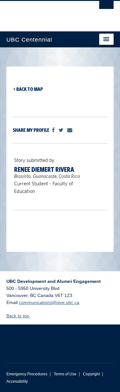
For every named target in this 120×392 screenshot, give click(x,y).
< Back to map (28, 89)
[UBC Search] (106, 8)
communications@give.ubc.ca (49, 302)
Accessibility (17, 381)
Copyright (91, 374)
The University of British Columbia (44, 13)
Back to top (18, 315)
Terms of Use (65, 374)
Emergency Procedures (26, 374)
